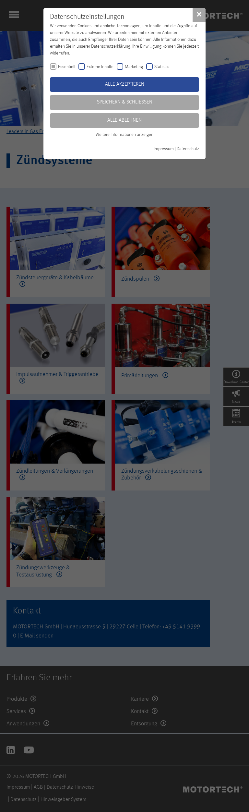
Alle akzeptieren (124, 84)
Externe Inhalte (100, 67)
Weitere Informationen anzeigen (124, 134)
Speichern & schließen (124, 102)
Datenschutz (188, 149)
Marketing (134, 67)
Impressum (164, 149)
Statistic (161, 67)
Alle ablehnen (124, 120)
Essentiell (66, 67)
